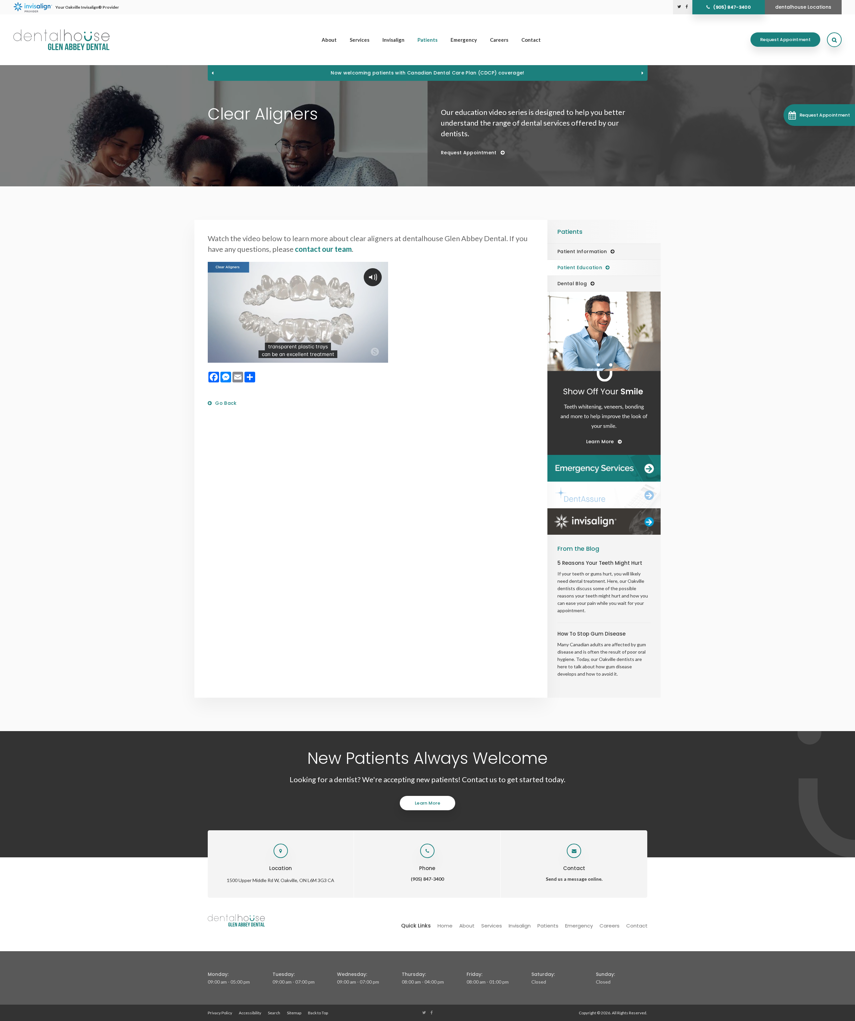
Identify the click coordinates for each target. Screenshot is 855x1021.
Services (359, 40)
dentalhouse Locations (803, 7)
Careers (499, 40)
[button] (819, 115)
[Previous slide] (213, 73)
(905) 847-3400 (732, 7)
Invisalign (393, 40)
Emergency (464, 40)
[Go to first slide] (643, 73)
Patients (427, 40)
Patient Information (582, 251)
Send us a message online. (574, 879)
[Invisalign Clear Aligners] (604, 521)
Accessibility (250, 1012)
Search (274, 1012)
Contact (531, 40)
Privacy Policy (220, 1012)
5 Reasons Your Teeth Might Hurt (599, 562)
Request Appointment (785, 39)
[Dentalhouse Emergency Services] (604, 468)
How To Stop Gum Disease (591, 633)
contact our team (323, 248)
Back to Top (318, 1012)
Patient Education (579, 267)
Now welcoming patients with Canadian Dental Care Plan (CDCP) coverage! (427, 72)
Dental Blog (572, 283)
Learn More (427, 803)
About (329, 40)
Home (445, 925)
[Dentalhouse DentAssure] (604, 495)
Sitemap (294, 1012)
